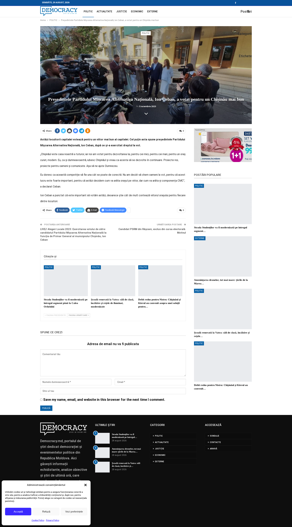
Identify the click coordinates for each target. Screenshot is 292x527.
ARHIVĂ (213, 449)
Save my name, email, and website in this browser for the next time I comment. (104, 400)
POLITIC (88, 11)
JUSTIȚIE (121, 11)
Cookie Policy (38, 520)
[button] (85, 485)
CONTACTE (215, 442)
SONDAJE (214, 436)
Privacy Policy (52, 520)
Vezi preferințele (74, 511)
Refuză (46, 511)
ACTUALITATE (104, 11)
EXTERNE (152, 11)
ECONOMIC (137, 11)
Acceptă (18, 511)
